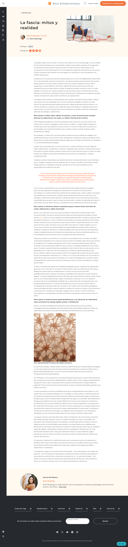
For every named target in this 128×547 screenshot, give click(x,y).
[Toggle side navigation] (3, 3)
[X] (62, 532)
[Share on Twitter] (33, 50)
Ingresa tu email (72, 519)
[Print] (40, 50)
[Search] (85, 3)
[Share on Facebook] (30, 50)
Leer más (62, 487)
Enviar (105, 521)
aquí (41, 217)
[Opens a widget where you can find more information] (121, 544)
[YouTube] (67, 532)
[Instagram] (77, 532)
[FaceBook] (57, 532)
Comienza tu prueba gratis (113, 3)
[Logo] (64, 3)
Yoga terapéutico (33, 36)
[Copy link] (36, 50)
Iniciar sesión (93, 3)
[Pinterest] (72, 532)
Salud (30, 46)
